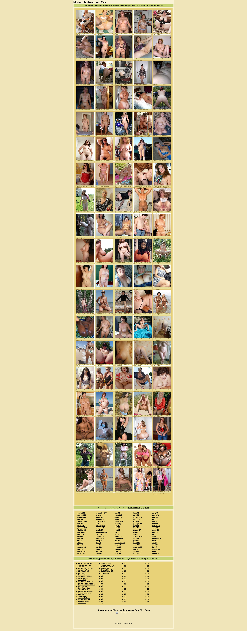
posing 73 (155, 515)
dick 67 (154, 547)
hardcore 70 (137, 517)
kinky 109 (99, 517)
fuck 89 (98, 524)
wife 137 (80, 536)
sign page (124, 623)
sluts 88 (136, 521)
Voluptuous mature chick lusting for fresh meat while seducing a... (142, 135)
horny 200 (81, 532)
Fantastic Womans (84, 575)
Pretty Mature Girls (107, 565)
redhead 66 (100, 536)
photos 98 (99, 515)
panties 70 (137, 553)
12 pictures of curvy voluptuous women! (123, 34)
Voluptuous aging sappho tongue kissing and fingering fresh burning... (161, 492)
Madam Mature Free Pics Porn (135, 610)
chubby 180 (81, 530)
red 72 (154, 543)
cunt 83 (136, 515)
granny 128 (81, 515)
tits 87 (135, 549)
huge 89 (136, 526)
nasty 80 (155, 513)
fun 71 (154, 534)
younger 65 (137, 524)
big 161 (80, 538)
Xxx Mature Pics (83, 571)
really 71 (155, 536)
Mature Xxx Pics (83, 570)
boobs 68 (155, 530)
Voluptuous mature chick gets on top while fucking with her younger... (142, 186)
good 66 (155, 551)
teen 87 (117, 513)
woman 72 (118, 519)
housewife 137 (120, 543)
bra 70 (135, 532)
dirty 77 (155, 519)
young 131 (100, 519)
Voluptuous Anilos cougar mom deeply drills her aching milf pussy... (161, 186)
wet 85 (79, 541)
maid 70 (118, 551)
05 (137, 508)
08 (143, 508)
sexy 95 (99, 551)
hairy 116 (80, 534)
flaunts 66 (155, 553)
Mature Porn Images (85, 576)
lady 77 (117, 528)
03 (133, 508)
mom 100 (99, 549)
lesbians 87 (100, 538)
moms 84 (136, 543)
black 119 (80, 545)
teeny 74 (136, 519)
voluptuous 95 (101, 532)
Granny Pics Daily (107, 570)
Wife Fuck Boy (106, 563)
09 (146, 508)
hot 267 (80, 519)
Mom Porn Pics (83, 586)
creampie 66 (137, 536)
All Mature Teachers (107, 571)
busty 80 (118, 547)
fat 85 (117, 534)
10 (148, 508)
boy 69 (98, 545)
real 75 (117, 541)
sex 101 (99, 547)
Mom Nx (81, 567)
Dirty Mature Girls (84, 588)
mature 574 (81, 517)
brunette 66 (119, 521)
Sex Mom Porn (83, 589)
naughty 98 (119, 538)
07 (141, 508)
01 (129, 508)
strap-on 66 (137, 547)
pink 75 (154, 521)
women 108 (81, 551)
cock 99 (99, 534)
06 (139, 508)
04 (135, 508)
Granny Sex (105, 573)
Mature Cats (105, 568)
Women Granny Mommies (86, 585)
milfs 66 (155, 524)
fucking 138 (81, 547)
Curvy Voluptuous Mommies (141, 33)
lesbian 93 (81, 553)
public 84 (99, 530)
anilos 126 (118, 517)
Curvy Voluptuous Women (83, 59)
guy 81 (117, 526)
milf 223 (80, 524)
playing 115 (100, 521)
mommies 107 (101, 513)
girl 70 (135, 534)
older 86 (118, 553)
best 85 (117, 530)
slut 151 (80, 549)
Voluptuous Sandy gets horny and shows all (85, 186)
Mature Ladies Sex (84, 599)
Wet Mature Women (84, 593)
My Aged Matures (84, 598)
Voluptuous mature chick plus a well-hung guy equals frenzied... (142, 237)
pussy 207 (81, 526)
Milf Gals (81, 573)
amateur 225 (82, 521)
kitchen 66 (156, 549)
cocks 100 (81, 513)
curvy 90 (99, 541)
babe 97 (136, 513)
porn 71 (155, 532)
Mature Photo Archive (85, 583)
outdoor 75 (137, 551)
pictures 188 (82, 528)
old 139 (80, 543)
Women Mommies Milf (85, 591)
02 (131, 508)
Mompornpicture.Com (85, 568)
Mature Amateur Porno (85, 581)
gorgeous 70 (156, 538)
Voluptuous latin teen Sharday (141, 491)
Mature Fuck (82, 603)
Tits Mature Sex (83, 578)
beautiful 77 (119, 549)
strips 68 (118, 545)
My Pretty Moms (83, 601)
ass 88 (98, 543)
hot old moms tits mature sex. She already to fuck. (85, 34)
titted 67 (155, 545)
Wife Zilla (81, 594)
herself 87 (118, 515)
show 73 (155, 528)
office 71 (155, 541)
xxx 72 (117, 532)
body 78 (155, 517)
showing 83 (119, 536)
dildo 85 (99, 553)
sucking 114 (100, 526)
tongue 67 (137, 530)
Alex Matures (82, 596)
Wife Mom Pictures (107, 567)
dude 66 (136, 538)
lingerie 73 (156, 526)
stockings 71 (119, 524)
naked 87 (136, 545)
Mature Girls (82, 580)
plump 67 (136, 541)
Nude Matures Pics (84, 565)
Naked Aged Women (85, 563)
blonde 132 (100, 528)
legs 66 (136, 528)
